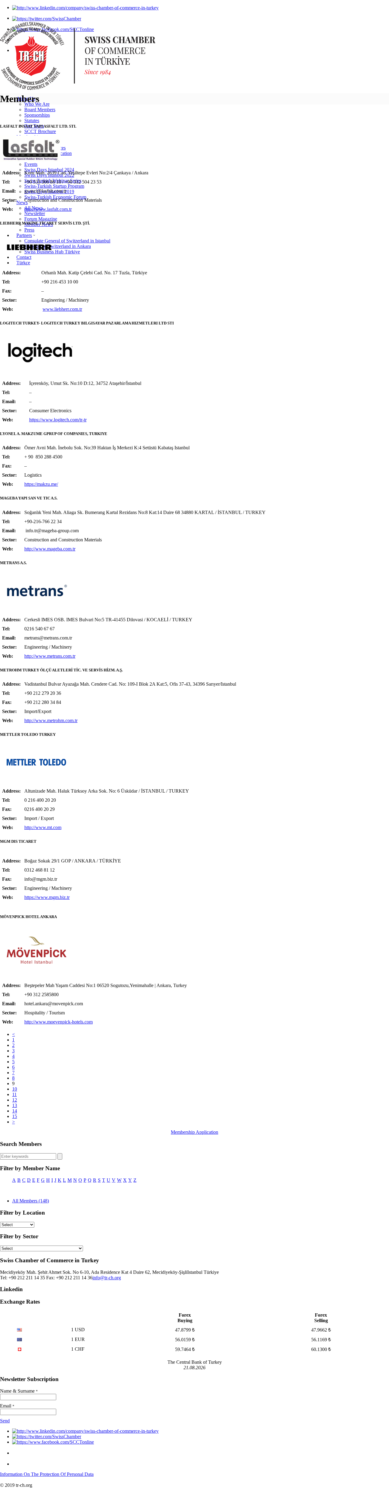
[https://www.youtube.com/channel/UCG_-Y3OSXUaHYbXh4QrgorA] (17, 1463)
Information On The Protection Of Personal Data (47, 1474)
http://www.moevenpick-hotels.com (58, 1021)
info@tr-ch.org (106, 1277)
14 (14, 1110)
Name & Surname (19, 1391)
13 (14, 1105)
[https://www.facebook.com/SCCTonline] (53, 1442)
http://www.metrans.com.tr (49, 656)
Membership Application (194, 1132)
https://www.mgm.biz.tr (47, 897)
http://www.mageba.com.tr (49, 548)
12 (14, 1099)
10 (14, 1089)
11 (14, 1094)
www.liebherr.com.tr (62, 309)
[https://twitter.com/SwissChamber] (46, 18)
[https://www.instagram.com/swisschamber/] (17, 1452)
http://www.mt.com (42, 827)
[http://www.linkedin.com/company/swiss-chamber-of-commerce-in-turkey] (85, 7)
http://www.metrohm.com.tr (50, 720)
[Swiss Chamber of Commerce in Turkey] (78, 88)
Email (7, 1405)
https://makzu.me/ (41, 484)
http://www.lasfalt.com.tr (48, 209)
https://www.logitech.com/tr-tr (58, 419)
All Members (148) (30, 1200)
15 (14, 1116)
